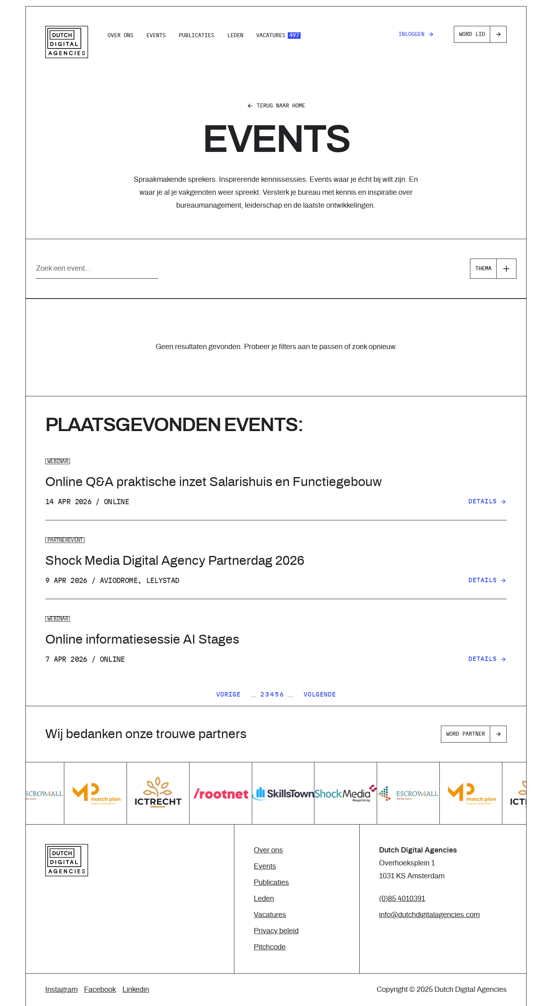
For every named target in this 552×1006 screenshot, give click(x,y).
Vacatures (277, 35)
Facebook (100, 989)
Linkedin (135, 989)
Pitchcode (270, 947)
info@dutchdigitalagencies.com (429, 915)
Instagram (61, 989)
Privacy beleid (276, 931)
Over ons (120, 35)
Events (156, 35)
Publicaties (196, 35)
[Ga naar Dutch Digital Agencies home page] (66, 42)
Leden (235, 35)
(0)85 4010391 (402, 899)
